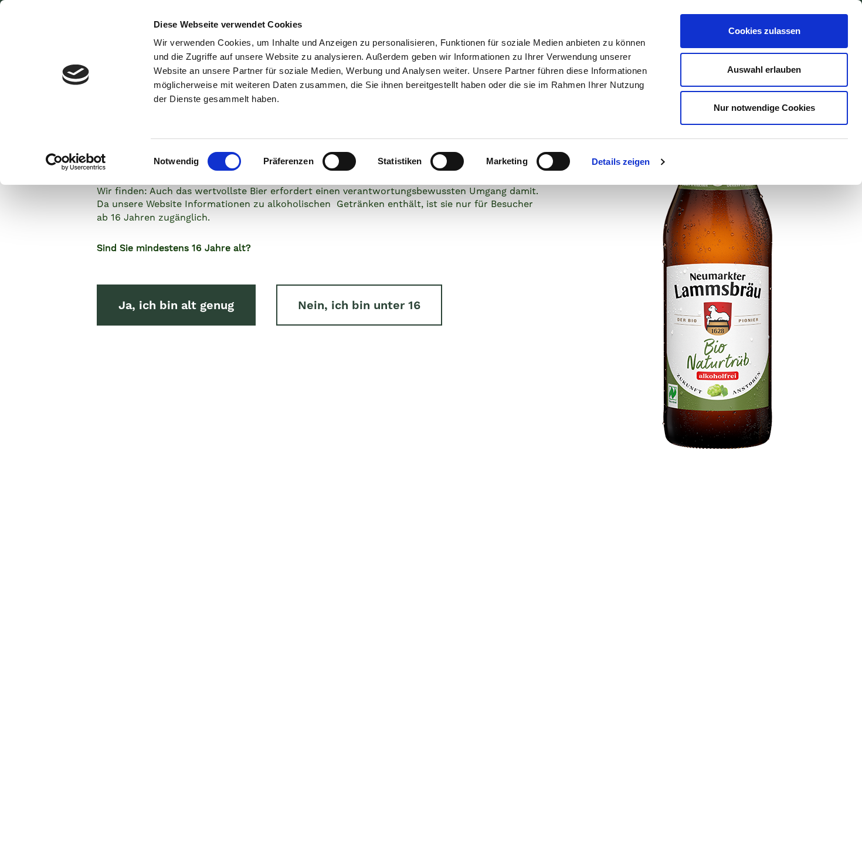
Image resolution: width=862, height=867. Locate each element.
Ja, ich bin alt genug (176, 305)
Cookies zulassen (764, 31)
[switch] (339, 161)
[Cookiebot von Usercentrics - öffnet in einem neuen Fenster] (76, 162)
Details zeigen (621, 162)
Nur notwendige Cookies (764, 108)
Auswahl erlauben (764, 69)
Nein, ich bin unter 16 (359, 305)
